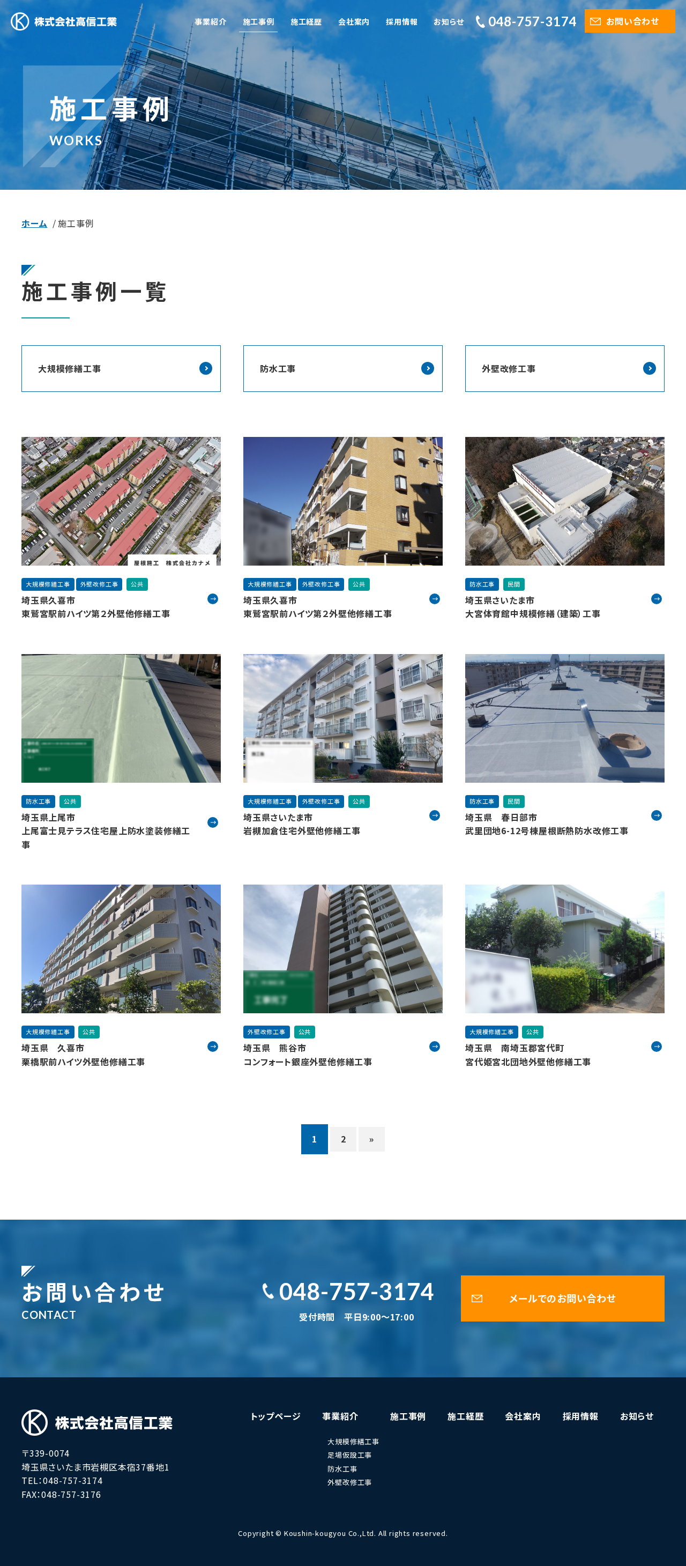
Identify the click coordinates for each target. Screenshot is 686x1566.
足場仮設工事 (349, 1455)
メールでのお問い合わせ (562, 1298)
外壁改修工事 (509, 368)
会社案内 (354, 21)
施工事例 (258, 21)
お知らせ (449, 21)
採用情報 (401, 21)
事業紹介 (210, 21)
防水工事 (278, 368)
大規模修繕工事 (69, 368)
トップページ (276, 1415)
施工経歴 (306, 21)
